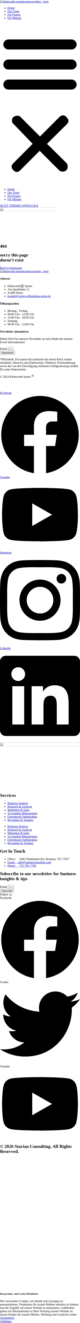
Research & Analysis (19, 806)
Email (4, 348)
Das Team (13, 11)
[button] (40, 104)
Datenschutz (7, 383)
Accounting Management (22, 813)
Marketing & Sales (18, 810)
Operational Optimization (22, 816)
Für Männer (14, 18)
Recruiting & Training (20, 820)
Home (11, 8)
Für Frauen (13, 14)
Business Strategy (17, 803)
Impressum (6, 389)
